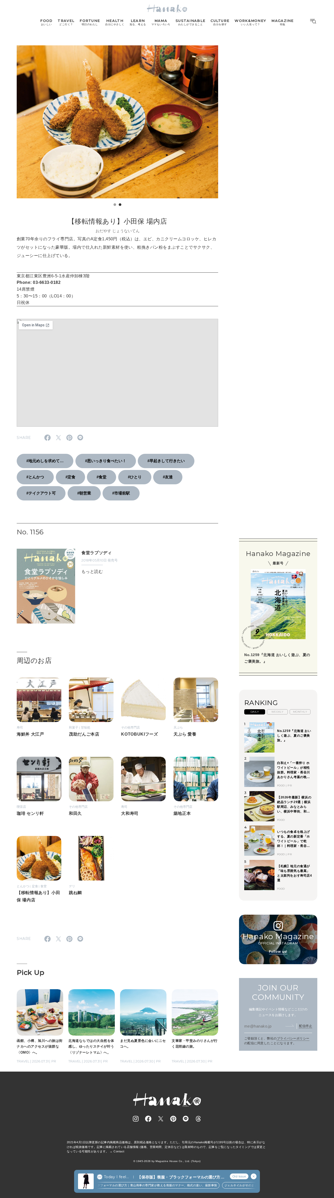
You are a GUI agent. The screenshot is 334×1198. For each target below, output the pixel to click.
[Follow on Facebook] (148, 1119)
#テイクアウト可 (41, 493)
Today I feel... (116, 1177)
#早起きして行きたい (166, 461)
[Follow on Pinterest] (173, 1119)
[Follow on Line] (186, 1119)
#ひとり (135, 477)
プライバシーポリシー (293, 1038)
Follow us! (278, 951)
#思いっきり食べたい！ (105, 461)
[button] (115, 204)
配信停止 (305, 1026)
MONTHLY (300, 711)
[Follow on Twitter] (160, 1119)
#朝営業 (84, 493)
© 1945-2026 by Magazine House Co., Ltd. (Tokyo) (167, 1161)
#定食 (70, 477)
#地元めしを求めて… (45, 461)
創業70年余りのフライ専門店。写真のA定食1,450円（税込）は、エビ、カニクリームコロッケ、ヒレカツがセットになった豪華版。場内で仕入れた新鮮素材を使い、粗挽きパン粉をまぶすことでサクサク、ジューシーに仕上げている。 (116, 247)
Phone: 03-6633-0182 (39, 282)
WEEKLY (277, 711)
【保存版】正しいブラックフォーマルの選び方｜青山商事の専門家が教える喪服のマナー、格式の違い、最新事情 (129, 1185)
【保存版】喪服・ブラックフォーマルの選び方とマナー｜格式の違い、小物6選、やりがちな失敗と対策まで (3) (180, 1177)
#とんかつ (35, 477)
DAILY (254, 711)
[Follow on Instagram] (135, 1119)
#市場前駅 (121, 493)
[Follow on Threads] (198, 1119)
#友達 (168, 477)
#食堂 (101, 477)
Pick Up (30, 972)
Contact (119, 1151)
